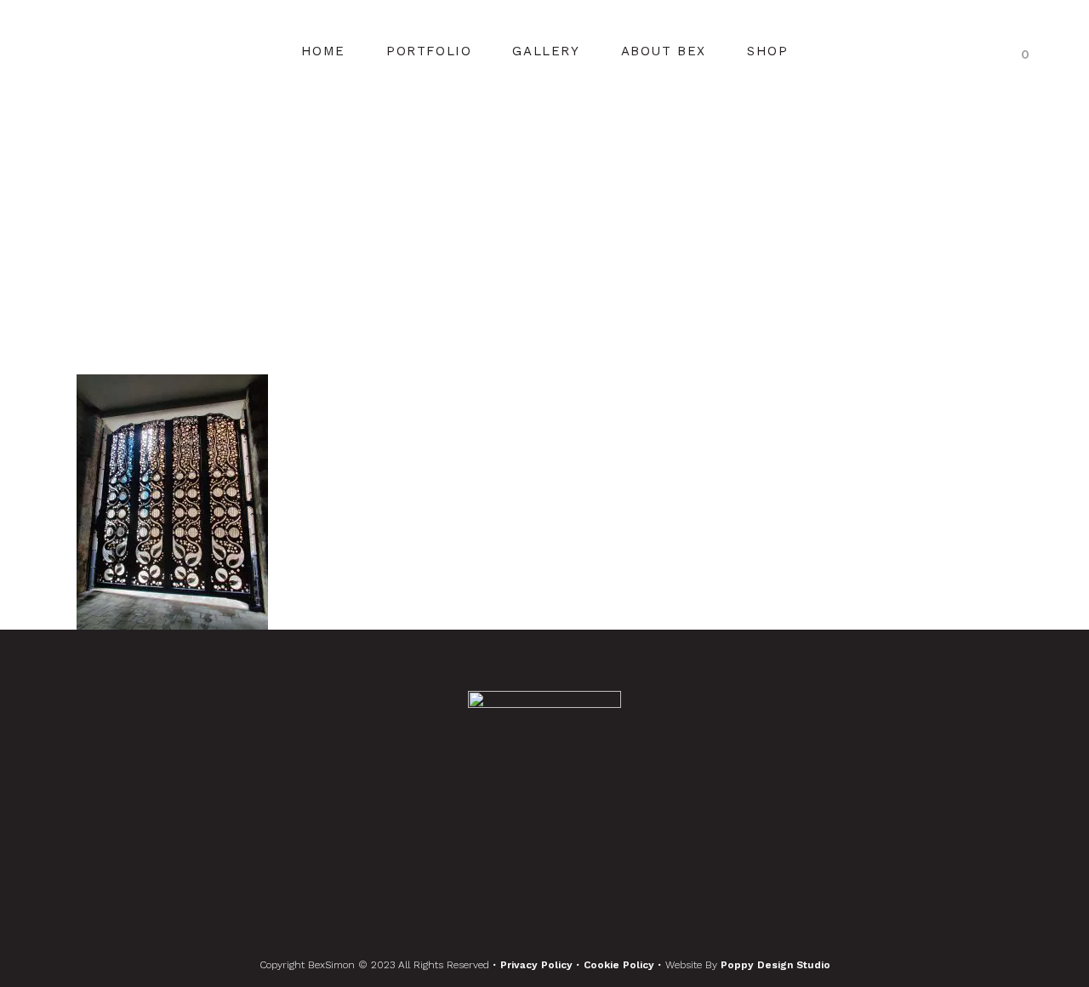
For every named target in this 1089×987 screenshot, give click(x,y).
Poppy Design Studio (775, 965)
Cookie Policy (621, 965)
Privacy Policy (538, 965)
